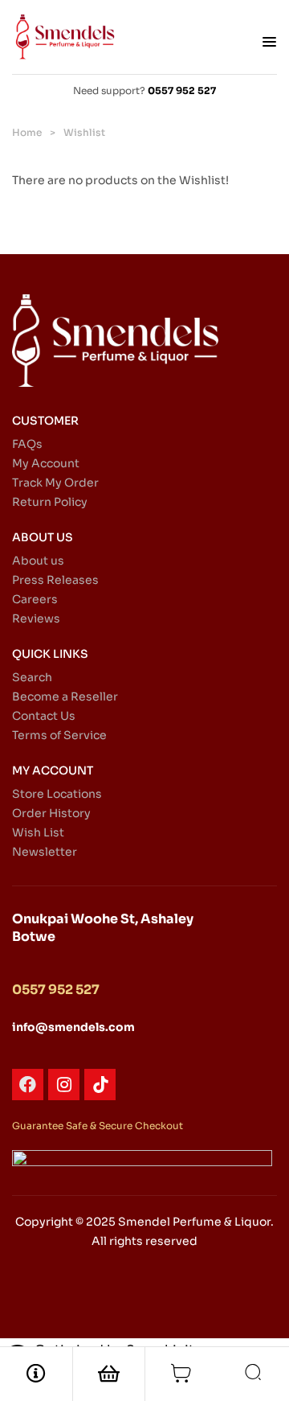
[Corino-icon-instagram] (63, 1084)
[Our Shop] (108, 1373)
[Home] (36, 1373)
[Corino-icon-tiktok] (100, 1084)
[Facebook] (27, 1084)
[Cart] (181, 1373)
